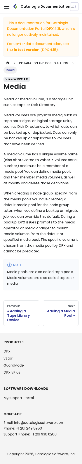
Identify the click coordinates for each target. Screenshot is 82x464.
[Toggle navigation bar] (6, 6)
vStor (8, 358)
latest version (27, 49)
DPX (6, 351)
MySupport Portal (18, 397)
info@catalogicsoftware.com (39, 422)
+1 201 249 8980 (29, 428)
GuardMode (13, 365)
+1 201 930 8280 (44, 434)
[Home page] (7, 63)
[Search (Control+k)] (74, 6)
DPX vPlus (11, 372)
